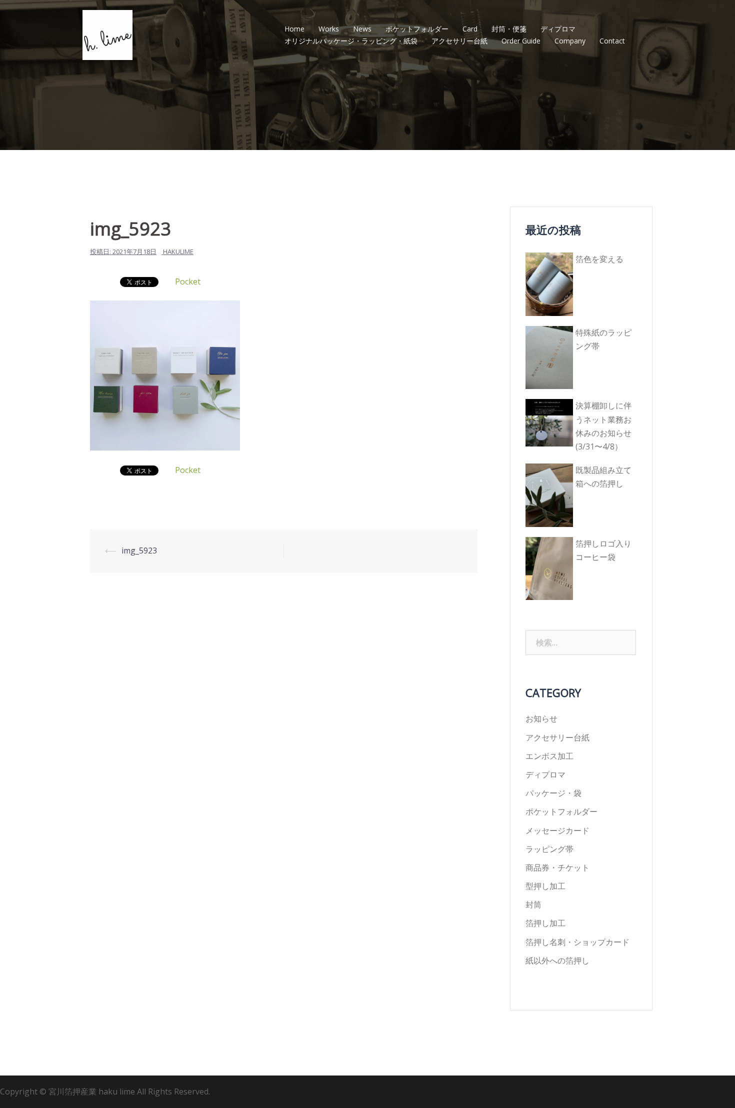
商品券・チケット (558, 867)
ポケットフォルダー (417, 29)
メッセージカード (558, 830)
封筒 (534, 904)
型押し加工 (546, 886)
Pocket (187, 281)
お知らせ (542, 718)
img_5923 (139, 550)
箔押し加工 (546, 923)
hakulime (178, 251)
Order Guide (521, 41)
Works (328, 29)
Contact (612, 41)
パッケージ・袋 (554, 793)
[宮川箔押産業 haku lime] (107, 34)
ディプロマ (558, 29)
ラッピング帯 (550, 849)
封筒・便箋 (509, 29)
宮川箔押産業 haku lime (92, 1091)
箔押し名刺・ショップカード (578, 942)
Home (294, 29)
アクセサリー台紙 (460, 41)
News (362, 29)
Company (570, 41)
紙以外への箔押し (558, 960)
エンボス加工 (550, 756)
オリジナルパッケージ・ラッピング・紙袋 (351, 41)
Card (470, 29)
